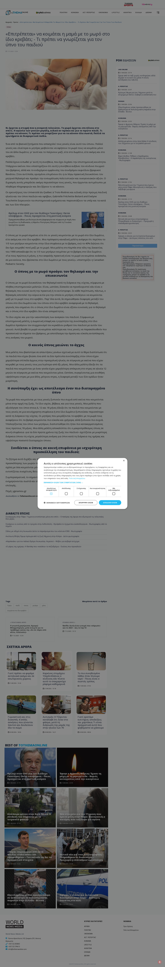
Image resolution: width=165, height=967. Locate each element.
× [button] (124, 460)
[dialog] (82, 483)
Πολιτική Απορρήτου (77, 478)
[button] (82, 482)
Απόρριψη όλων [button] (86, 502)
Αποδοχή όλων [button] (110, 502)
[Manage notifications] (160, 962)
